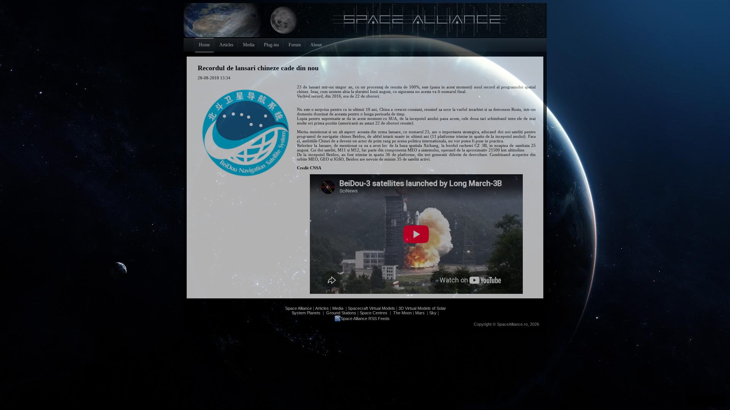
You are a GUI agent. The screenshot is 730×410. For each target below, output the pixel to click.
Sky (432, 313)
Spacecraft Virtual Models (371, 308)
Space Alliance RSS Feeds (365, 318)
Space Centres (373, 313)
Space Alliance (298, 308)
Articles (322, 308)
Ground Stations (341, 313)
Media (337, 308)
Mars (420, 313)
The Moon (402, 313)
